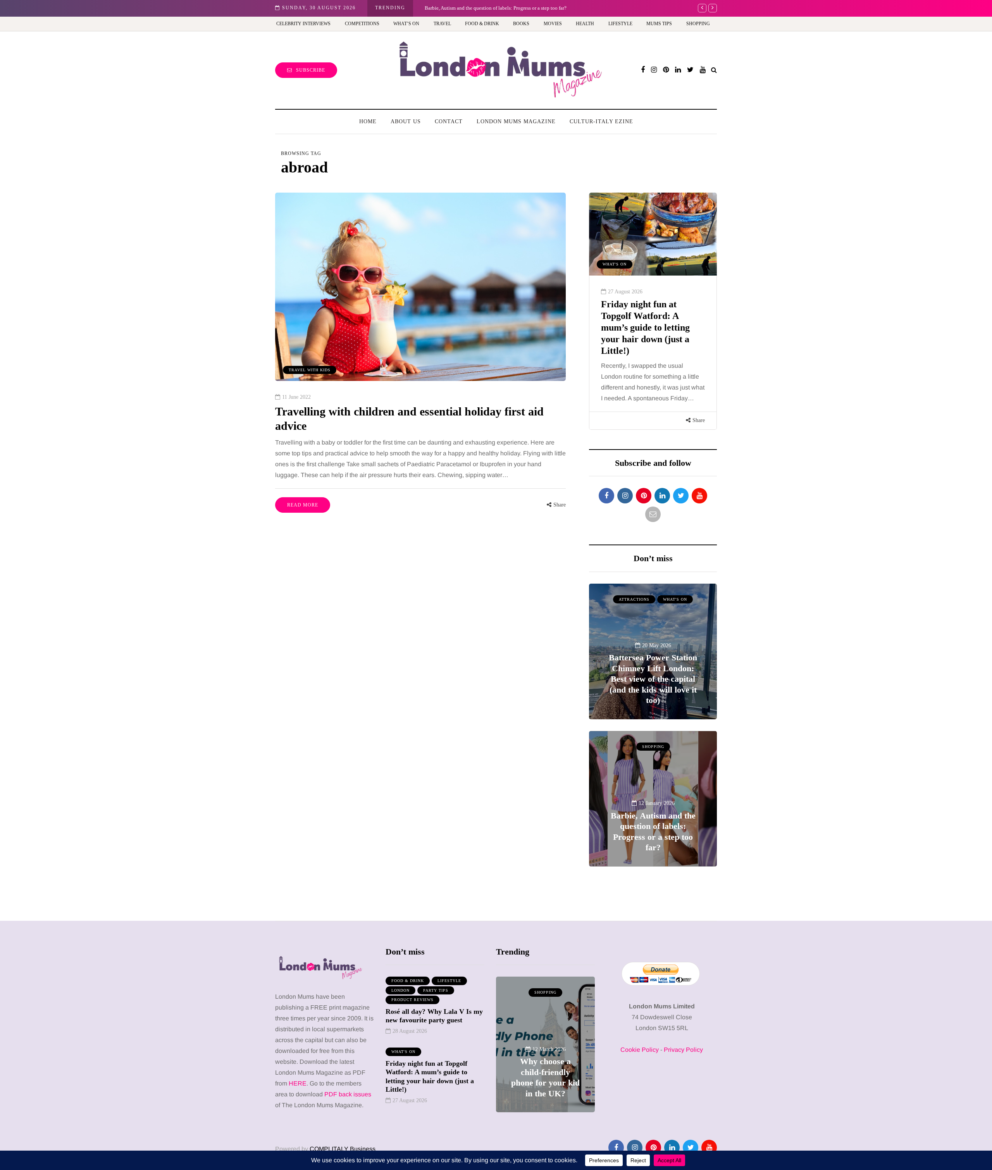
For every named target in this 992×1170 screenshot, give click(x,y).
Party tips (435, 990)
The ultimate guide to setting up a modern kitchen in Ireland (643, 316)
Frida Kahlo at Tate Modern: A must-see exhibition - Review (495, 8)
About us (406, 121)
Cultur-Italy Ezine (601, 121)
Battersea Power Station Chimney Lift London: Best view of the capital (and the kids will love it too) (653, 679)
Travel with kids (310, 370)
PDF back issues (347, 1094)
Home (368, 121)
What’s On (406, 23)
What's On (675, 599)
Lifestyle (620, 23)
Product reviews (412, 1000)
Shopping (698, 23)
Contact (449, 121)
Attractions (634, 599)
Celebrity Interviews (303, 23)
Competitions (362, 23)
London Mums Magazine (516, 121)
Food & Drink (482, 23)
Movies (553, 23)
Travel (442, 23)
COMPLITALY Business (342, 1149)
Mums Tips (659, 23)
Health (585, 23)
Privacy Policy (683, 1049)
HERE (298, 1083)
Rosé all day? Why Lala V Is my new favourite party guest (434, 1016)
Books (521, 23)
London (400, 990)
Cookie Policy (639, 1049)
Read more (302, 505)
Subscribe (310, 70)
